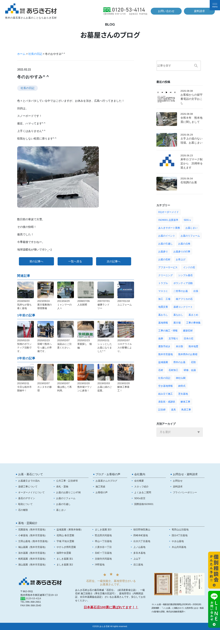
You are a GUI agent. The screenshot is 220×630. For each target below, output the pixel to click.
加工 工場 (164, 299)
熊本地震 (193, 346)
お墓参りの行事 (181, 251)
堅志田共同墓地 (103, 535)
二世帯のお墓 (180, 291)
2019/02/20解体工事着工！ (123, 387)
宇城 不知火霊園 (65, 541)
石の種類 (23, 510)
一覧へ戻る (75, 261)
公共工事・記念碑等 (67, 481)
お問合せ (178, 481)
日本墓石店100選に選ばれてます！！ (111, 607)
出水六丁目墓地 (141, 541)
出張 (195, 291)
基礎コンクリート (183, 306)
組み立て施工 (165, 393)
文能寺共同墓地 (103, 558)
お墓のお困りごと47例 (68, 492)
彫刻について (25, 504)
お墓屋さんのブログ (106, 481)
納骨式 (181, 385)
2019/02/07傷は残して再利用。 (64, 387)
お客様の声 (102, 492)
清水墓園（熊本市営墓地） (32, 553)
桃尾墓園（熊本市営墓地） (32, 558)
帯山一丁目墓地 (103, 541)
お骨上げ (180, 259)
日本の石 (188, 338)
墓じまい (61, 510)
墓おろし (163, 314)
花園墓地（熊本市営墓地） (32, 529)
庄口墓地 (138, 564)
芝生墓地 (183, 393)
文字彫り (173, 338)
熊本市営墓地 (165, 354)
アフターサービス (168, 267)
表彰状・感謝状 (166, 401)
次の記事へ (113, 261)
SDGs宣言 (139, 498)
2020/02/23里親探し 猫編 (84, 344)
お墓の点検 (184, 243)
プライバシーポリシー (185, 492)
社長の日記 (35, 53)
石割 (193, 362)
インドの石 (189, 267)
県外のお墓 (179, 362)
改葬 (160, 338)
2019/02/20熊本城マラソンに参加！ (84, 387)
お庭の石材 (164, 259)
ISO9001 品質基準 (168, 220)
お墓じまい (191, 227)
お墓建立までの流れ (29, 481)
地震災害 (163, 306)
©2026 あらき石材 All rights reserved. (110, 626)
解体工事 (185, 401)
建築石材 (188, 330)
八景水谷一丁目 (103, 547)
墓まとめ (193, 314)
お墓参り (163, 251)
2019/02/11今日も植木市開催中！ (24, 387)
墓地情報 (163, 322)
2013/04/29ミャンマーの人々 (64, 305)
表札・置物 (62, 486)
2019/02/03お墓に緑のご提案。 (104, 387)
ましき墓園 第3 (103, 529)
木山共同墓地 (179, 547)
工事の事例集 (193, 322)
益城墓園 (163, 362)
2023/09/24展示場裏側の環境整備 (44, 305)
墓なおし (178, 314)
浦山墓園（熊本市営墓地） (32, 564)
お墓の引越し (165, 243)
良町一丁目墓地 (103, 553)
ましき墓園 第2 (65, 564)
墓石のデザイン (26, 498)
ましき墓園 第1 (65, 558)
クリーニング (165, 275)
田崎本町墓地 (140, 535)
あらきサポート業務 (169, 227)
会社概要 (139, 481)
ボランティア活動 (183, 283)
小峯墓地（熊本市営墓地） (32, 535)
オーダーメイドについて (31, 492)
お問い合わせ (166, 11)
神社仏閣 (180, 378)
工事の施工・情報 (168, 330)
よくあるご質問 (142, 492)
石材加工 (173, 370)
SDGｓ (187, 220)
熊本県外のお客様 (187, 354)
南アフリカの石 (184, 299)
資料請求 (199, 11)
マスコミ (163, 291)
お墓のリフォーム (190, 235)
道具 (173, 409)
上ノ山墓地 (139, 547)
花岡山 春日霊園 (65, 535)
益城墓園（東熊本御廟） (70, 529)
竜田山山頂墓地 (180, 529)
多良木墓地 (139, 553)
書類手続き (164, 346)
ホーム (21, 53)
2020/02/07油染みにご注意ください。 (64, 344)
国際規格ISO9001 (143, 504)
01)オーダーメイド (168, 212)
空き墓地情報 (165, 385)
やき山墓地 (178, 541)
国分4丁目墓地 (180, 535)
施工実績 (100, 486)
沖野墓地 (99, 564)
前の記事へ (36, 261)
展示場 (177, 322)
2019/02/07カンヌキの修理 (44, 387)
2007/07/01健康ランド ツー (104, 305)
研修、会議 (190, 370)
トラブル (163, 283)
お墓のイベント (166, 235)
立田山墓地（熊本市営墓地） (34, 541)
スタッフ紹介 (141, 486)
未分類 (179, 346)
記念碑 (162, 409)
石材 (160, 370)
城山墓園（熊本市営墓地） (32, 547)
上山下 (137, 558)
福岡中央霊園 (64, 553)
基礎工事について (27, 486)
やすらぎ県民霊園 (66, 547)
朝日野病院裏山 (141, 529)
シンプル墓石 (185, 275)
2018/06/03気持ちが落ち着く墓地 (24, 305)
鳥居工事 (186, 409)
